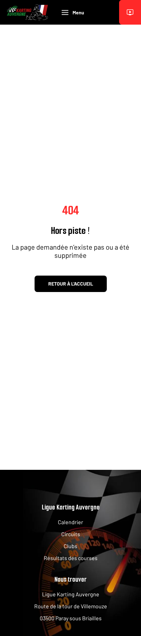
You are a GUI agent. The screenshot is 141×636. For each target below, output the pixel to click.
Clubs (70, 546)
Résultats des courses (71, 558)
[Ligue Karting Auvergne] (27, 12)
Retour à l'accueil (70, 284)
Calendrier (70, 522)
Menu (78, 12)
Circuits (70, 534)
